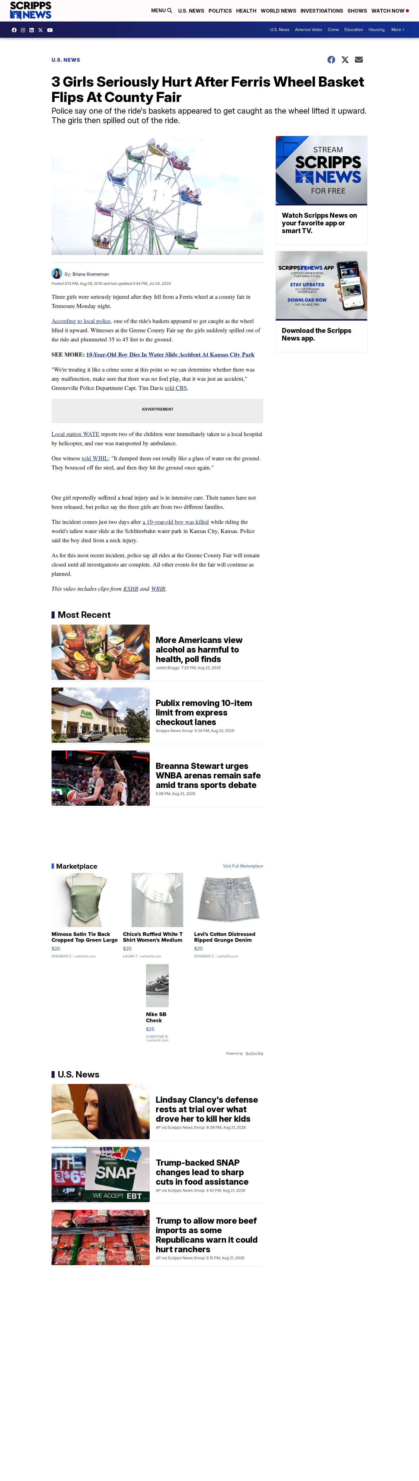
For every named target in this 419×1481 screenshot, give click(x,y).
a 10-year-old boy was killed (176, 521)
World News (278, 11)
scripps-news (33, 30)
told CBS (176, 388)
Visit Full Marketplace (243, 866)
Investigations (322, 11)
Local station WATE (75, 434)
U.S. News (191, 11)
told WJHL (95, 458)
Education (353, 29)
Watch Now (388, 11)
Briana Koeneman (90, 274)
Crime (333, 29)
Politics (220, 11)
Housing (377, 29)
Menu (159, 10)
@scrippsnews (51, 30)
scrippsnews (16, 30)
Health (246, 11)
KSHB (130, 588)
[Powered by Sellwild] (254, 1053)
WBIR (158, 588)
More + (398, 29)
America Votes (308, 29)
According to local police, (82, 321)
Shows (357, 11)
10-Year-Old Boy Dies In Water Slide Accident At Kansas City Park (170, 354)
